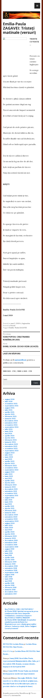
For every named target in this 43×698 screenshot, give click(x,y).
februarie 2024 (11, 440)
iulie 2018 (8, 577)
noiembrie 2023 (11, 446)
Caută (5, 379)
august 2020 (10, 523)
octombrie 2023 (11, 449)
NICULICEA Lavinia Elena (13, 644)
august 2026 (9, 399)
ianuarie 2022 (10, 487)
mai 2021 (8, 504)
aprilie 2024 (9, 436)
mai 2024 (8, 434)
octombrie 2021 (11, 493)
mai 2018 (8, 581)
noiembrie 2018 (11, 568)
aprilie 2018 (9, 583)
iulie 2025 (8, 410)
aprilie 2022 (9, 481)
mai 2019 (8, 555)
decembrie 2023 (11, 444)
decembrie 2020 (11, 515)
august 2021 (9, 498)
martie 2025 (9, 414)
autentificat (20, 360)
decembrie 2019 (11, 540)
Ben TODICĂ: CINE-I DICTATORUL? (19, 609)
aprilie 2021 (9, 506)
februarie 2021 (10, 511)
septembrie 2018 (11, 573)
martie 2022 (10, 483)
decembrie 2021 (11, 489)
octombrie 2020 (11, 519)
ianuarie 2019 (10, 564)
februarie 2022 (11, 485)
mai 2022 (8, 478)
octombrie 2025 (11, 404)
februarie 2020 (11, 536)
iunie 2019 (9, 553)
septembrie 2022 (11, 470)
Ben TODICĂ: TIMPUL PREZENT (17, 618)
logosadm (26, 323)
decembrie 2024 (11, 421)
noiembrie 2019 (11, 543)
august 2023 (9, 453)
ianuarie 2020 (10, 538)
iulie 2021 (8, 500)
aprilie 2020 (9, 532)
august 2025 (9, 408)
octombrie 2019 (11, 545)
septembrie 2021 (11, 496)
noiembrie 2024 (11, 423)
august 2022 (9, 472)
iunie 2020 (9, 528)
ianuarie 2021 (10, 513)
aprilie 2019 (9, 558)
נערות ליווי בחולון (8, 651)
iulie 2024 (8, 429)
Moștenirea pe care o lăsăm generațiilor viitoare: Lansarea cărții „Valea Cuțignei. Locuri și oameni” (21, 626)
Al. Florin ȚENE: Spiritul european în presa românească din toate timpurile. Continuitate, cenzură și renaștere (21, 613)
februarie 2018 (10, 587)
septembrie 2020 (12, 521)
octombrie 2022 (11, 468)
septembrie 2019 (11, 547)
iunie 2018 (9, 579)
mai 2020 (8, 530)
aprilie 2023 (9, 461)
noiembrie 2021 (11, 491)
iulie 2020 (9, 525)
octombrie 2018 (11, 570)
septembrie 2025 (11, 406)
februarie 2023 (11, 466)
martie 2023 (10, 463)
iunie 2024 (9, 431)
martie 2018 (9, 585)
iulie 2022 (8, 474)
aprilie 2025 (9, 412)
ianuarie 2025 (10, 419)
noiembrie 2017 (11, 594)
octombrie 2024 (11, 425)
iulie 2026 (8, 401)
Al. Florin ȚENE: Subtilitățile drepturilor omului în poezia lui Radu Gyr (20, 621)
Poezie (13, 326)
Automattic (16, 695)
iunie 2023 (9, 457)
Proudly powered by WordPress (15, 693)
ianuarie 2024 (10, 442)
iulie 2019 (8, 551)
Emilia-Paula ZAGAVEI (18, 328)
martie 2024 (10, 438)
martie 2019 (9, 560)
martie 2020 (10, 534)
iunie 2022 (9, 476)
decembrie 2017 (11, 592)
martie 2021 (9, 508)
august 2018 (9, 575)
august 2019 (9, 549)
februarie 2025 (10, 416)
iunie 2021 (9, 502)
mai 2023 (8, 459)
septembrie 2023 (11, 451)
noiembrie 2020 (11, 517)
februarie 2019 (10, 562)
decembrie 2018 (11, 566)
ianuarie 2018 (10, 590)
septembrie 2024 (11, 427)
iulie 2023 (8, 455)
